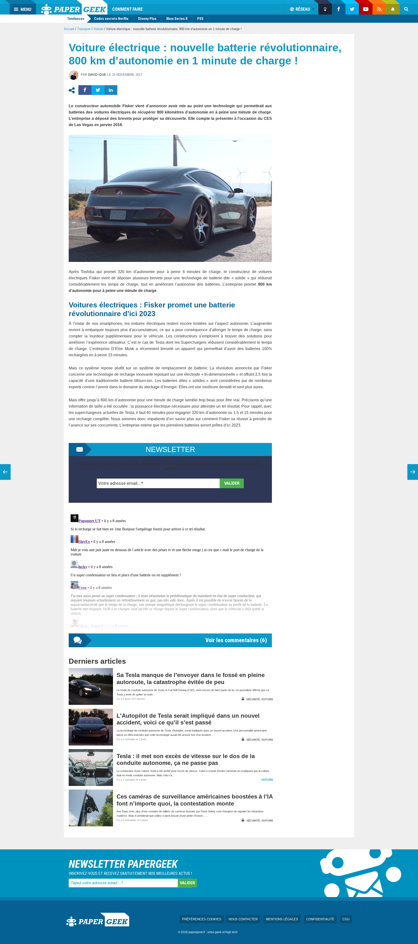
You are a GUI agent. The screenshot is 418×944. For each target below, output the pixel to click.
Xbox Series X (176, 18)
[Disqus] (170, 572)
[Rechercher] (406, 9)
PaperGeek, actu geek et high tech (74, 7)
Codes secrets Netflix (111, 18)
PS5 (200, 18)
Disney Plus (147, 18)
